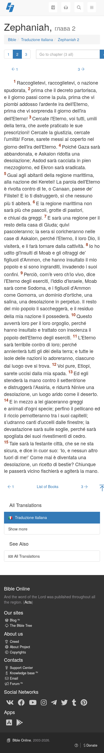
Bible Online (22, 740)
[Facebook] (21, 702)
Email (14, 678)
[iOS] (9, 722)
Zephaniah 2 (68, 39)
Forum (16, 683)
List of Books (47, 486)
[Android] (19, 722)
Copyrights (18, 652)
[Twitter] (64, 702)
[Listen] (65, 7)
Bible (12, 39)
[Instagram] (44, 702)
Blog (15, 620)
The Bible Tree (21, 625)
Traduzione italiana (37, 39)
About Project (20, 646)
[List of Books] (53, 7)
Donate (91, 745)
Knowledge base (24, 673)
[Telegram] (54, 702)
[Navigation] (91, 7)
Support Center (21, 667)
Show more (17, 529)
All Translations (26, 556)
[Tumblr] (74, 702)
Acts (28, 602)
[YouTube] (33, 702)
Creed (14, 641)
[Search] (78, 7)
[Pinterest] (84, 702)
